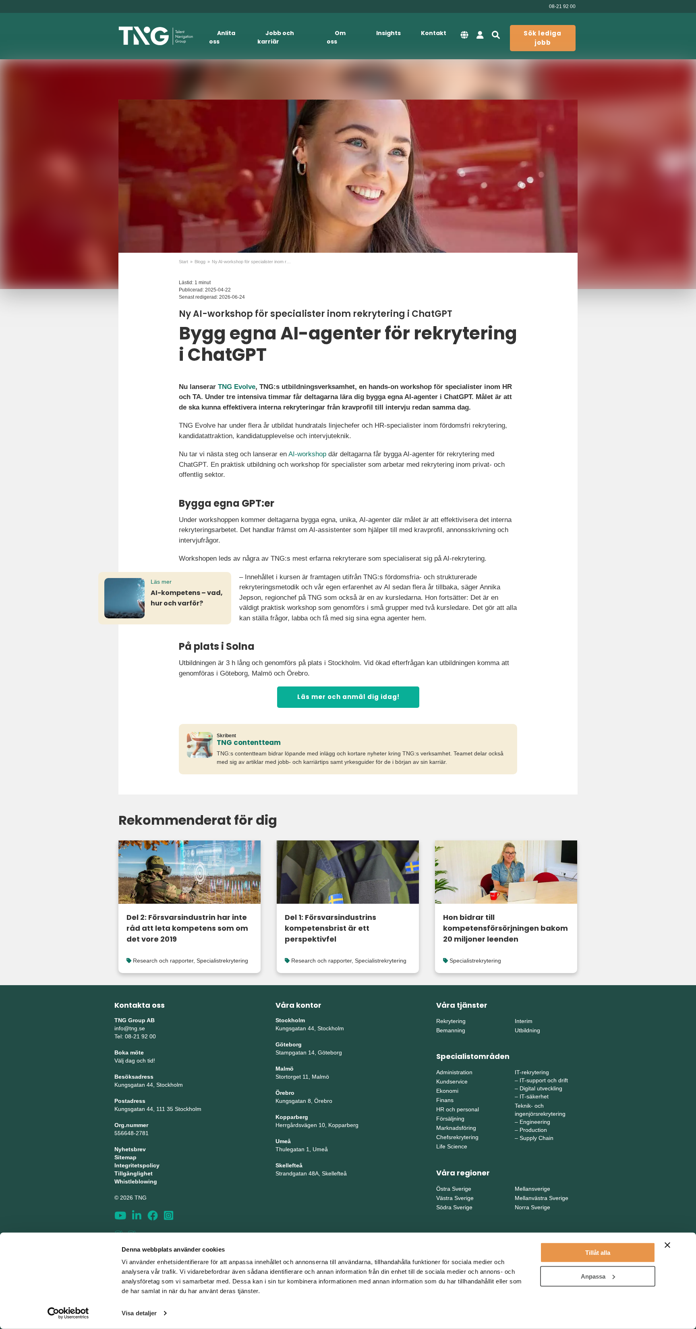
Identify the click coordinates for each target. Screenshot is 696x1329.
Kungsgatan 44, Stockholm (148, 1085)
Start (183, 261)
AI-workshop (307, 454)
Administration (454, 1072)
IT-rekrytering (532, 1072)
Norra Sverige (532, 1207)
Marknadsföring (456, 1128)
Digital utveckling (541, 1088)
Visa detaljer (139, 1313)
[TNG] (155, 36)
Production (533, 1130)
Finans (445, 1100)
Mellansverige (532, 1188)
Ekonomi (447, 1091)
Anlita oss (222, 37)
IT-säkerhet (534, 1096)
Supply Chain (536, 1138)
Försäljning (450, 1118)
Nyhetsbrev (130, 1149)
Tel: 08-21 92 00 (135, 1036)
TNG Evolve (236, 387)
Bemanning (450, 1030)
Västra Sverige (455, 1198)
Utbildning (527, 1030)
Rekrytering (451, 1021)
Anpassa (593, 1276)
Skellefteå (289, 1165)
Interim (523, 1021)
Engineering (535, 1122)
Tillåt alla (597, 1252)
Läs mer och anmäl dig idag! (348, 697)
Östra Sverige (453, 1188)
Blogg (200, 261)
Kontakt (433, 33)
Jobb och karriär (275, 37)
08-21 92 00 (562, 6)
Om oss (336, 37)
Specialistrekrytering (222, 960)
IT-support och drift (544, 1080)
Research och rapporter (163, 960)
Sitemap (125, 1157)
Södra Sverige (454, 1207)
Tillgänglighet (133, 1173)
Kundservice (452, 1081)
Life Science (451, 1146)
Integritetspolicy (137, 1165)
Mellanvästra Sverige (541, 1198)
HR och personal (457, 1109)
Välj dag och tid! (134, 1060)
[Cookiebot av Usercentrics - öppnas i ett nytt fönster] (68, 1313)
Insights (388, 33)
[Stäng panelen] (667, 1245)
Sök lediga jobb (542, 38)
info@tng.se (129, 1028)
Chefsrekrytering (457, 1137)
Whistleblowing (135, 1181)
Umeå (283, 1141)
